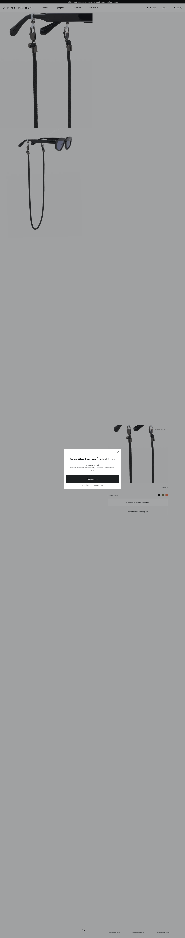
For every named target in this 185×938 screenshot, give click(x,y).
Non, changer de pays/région (92, 485)
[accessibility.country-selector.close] (118, 452)
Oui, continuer (92, 479)
